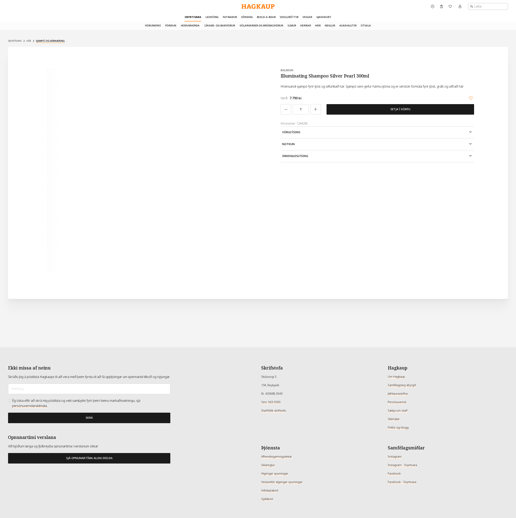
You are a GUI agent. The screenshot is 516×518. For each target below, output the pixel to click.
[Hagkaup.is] (258, 6)
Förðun (170, 25)
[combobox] (488, 6)
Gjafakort (323, 17)
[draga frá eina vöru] (286, 109)
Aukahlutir (348, 25)
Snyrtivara (193, 17)
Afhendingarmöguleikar (276, 457)
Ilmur (292, 25)
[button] (377, 132)
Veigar (307, 17)
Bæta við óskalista (470, 98)
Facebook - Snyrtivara (402, 482)
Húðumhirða (190, 25)
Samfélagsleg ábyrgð (402, 385)
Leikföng (211, 17)
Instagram (395, 457)
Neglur (330, 25)
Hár (318, 25)
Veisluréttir (289, 17)
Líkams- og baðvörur (219, 25)
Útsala (366, 25)
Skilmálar (393, 419)
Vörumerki (153, 25)
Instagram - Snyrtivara (402, 465)
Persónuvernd (397, 402)
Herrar (305, 25)
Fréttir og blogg (398, 428)
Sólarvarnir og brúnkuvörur (261, 25)
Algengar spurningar (274, 474)
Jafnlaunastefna (398, 394)
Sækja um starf (397, 411)
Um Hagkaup (396, 377)
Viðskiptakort (269, 491)
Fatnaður (230, 17)
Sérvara (247, 17)
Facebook (394, 474)
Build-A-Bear (266, 17)
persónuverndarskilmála (29, 406)
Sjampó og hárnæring (50, 41)
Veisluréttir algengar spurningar (281, 482)
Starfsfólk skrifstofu (273, 411)
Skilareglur (268, 465)
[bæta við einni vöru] (315, 109)
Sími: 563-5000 (270, 402)
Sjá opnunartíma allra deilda (89, 458)
